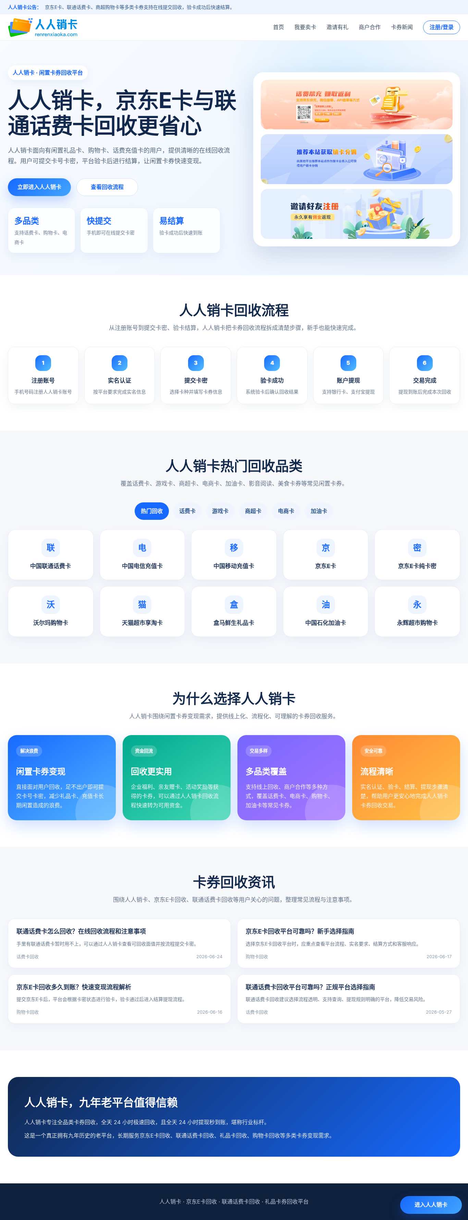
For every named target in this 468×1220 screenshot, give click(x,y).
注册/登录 (442, 27)
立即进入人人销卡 (39, 186)
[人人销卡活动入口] (356, 159)
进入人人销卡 (431, 1204)
